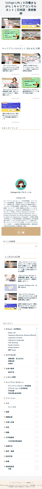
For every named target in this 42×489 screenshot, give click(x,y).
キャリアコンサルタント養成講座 (22, 386)
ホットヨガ (22, 407)
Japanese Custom (22, 337)
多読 (21, 427)
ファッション (21, 398)
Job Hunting (22, 342)
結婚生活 (21, 446)
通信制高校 (21, 466)
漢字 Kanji (22, 350)
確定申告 (22, 372)
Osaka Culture (22, 345)
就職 (21, 432)
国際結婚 (22, 361)
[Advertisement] (21, 152)
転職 (21, 461)
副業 (21, 412)
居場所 (22, 363)
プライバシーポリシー (17, 482)
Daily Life (22, 333)
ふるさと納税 (21, 377)
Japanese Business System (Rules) (22, 335)
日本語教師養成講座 (22, 441)
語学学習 (21, 456)
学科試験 (22, 391)
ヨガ (21, 403)
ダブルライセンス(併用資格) (22, 388)
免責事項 (28, 482)
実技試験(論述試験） (22, 393)
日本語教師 (21, 437)
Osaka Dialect (22, 347)
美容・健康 (21, 451)
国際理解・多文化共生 (22, 358)
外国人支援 (21, 422)
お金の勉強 (21, 368)
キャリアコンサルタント (21, 382)
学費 (22, 469)
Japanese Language (22, 340)
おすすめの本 (21, 355)
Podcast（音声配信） (21, 329)
